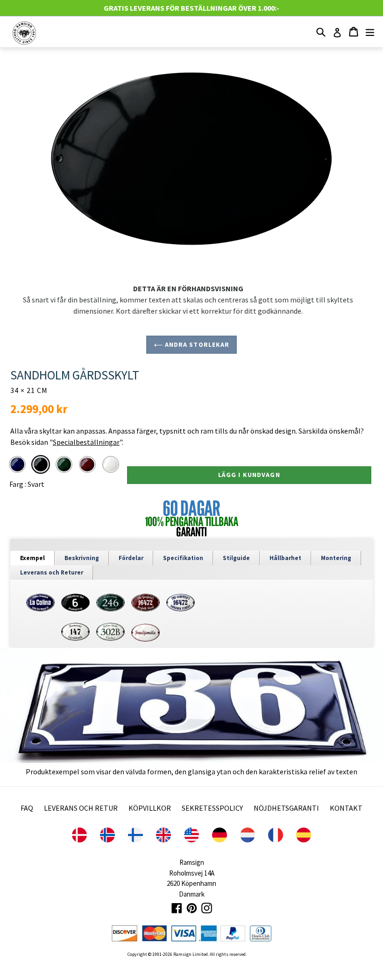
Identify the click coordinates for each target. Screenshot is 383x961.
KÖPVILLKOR (149, 808)
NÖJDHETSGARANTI (286, 808)
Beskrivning (81, 558)
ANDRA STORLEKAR (196, 344)
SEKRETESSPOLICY (212, 808)
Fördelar (131, 558)
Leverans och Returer (51, 572)
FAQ (27, 808)
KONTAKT (346, 808)
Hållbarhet (285, 558)
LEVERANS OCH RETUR (81, 808)
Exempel (32, 558)
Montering (336, 558)
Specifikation (183, 558)
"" (86, 442)
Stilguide (236, 558)
